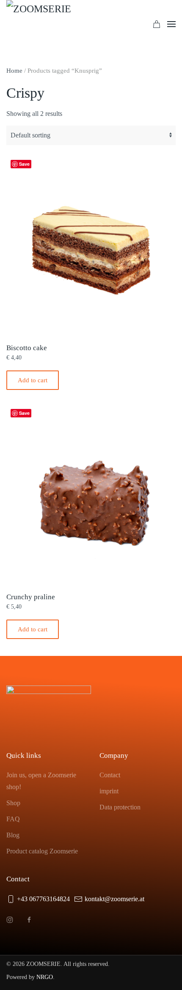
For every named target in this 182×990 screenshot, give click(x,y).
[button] (171, 24)
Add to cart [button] (32, 380)
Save (24, 164)
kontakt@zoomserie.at (114, 898)
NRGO (44, 977)
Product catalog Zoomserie (42, 851)
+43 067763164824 (43, 898)
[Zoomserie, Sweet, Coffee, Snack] (48, 24)
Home (14, 70)
